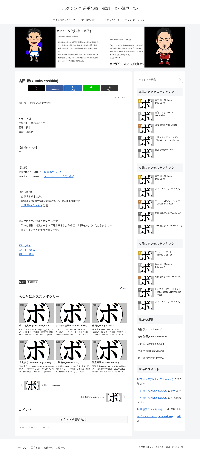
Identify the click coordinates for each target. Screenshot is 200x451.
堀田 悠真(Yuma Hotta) (149, 409)
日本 (23, 282)
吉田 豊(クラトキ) (31, 205)
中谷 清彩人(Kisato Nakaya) (152, 390)
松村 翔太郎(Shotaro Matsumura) (155, 379)
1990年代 (33, 282)
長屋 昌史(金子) (52, 172)
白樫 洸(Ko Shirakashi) (150, 329)
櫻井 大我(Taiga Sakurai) (151, 350)
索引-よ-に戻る (27, 250)
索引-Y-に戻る (26, 254)
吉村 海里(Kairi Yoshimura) (152, 336)
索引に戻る (25, 245)
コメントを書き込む (73, 419)
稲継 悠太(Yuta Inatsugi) (151, 343)
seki (173, 390)
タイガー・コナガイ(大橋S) (59, 176)
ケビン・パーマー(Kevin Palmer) (155, 416)
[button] (109, 88)
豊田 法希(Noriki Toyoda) (151, 358)
